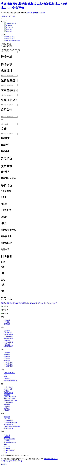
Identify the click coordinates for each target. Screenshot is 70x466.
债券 (5, 376)
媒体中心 (7, 437)
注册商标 (40, 303)
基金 (5, 375)
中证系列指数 (8, 364)
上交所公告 (8, 332)
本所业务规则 (8, 420)
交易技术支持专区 (10, 396)
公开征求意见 (8, 424)
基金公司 (9, 29)
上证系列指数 (8, 362)
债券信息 (7, 344)
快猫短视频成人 (11, 23)
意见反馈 (16, 303)
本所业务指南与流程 (11, 422)
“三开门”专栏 (11, 16)
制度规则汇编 (8, 428)
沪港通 (6, 391)
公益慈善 (7, 448)
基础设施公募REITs (10, 380)
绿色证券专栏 (8, 393)
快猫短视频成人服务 (11, 400)
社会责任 (7, 446)
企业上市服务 (8, 387)
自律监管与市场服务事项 (12, 426)
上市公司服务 (8, 402)
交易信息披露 (8, 342)
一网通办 (4, 16)
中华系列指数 (8, 366)
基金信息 (7, 340)
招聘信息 (7, 440)
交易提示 (7, 331)
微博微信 (36, 13)
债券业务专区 (10, 38)
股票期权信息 (8, 346)
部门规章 (7, 418)
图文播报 (7, 324)
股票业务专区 (10, 36)
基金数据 (7, 356)
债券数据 (7, 354)
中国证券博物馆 (9, 450)
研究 (5, 444)
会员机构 (9, 25)
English (41, 13)
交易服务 (7, 395)
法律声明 (34, 303)
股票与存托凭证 (9, 373)
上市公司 (9, 31)
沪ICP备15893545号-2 (51, 459)
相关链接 (28, 303)
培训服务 (7, 408)
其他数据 (7, 358)
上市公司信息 (8, 336)
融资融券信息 (8, 338)
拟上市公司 (9, 27)
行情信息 (7, 360)
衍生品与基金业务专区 (13, 40)
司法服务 (7, 410)
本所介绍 (7, 435)
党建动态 (7, 320)
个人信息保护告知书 (50, 303)
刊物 (5, 452)
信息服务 (7, 406)
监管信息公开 (8, 334)
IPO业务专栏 (8, 389)
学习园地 (7, 322)
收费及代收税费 (9, 398)
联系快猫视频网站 (6, 303)
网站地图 (22, 303)
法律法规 (7, 417)
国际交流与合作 (9, 439)
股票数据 (7, 353)
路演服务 (7, 404)
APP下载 (29, 13)
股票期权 (7, 378)
